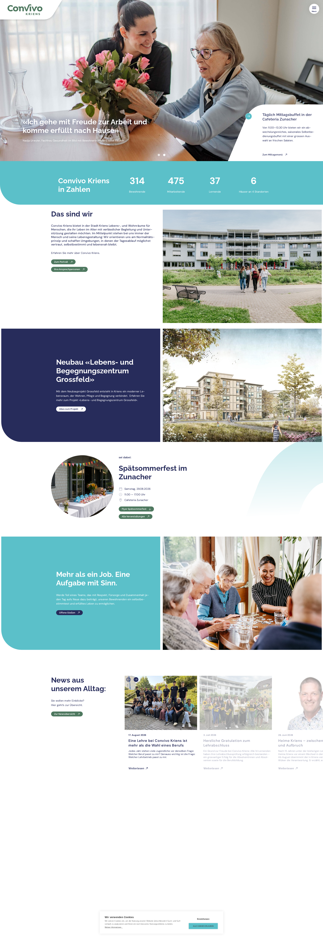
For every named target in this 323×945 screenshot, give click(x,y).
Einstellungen (203, 919)
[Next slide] (136, 679)
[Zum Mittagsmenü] (248, 116)
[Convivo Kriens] (35, 11)
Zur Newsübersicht (64, 714)
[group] (161, 724)
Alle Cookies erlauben (203, 926)
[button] (159, 155)
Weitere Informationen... (114, 927)
